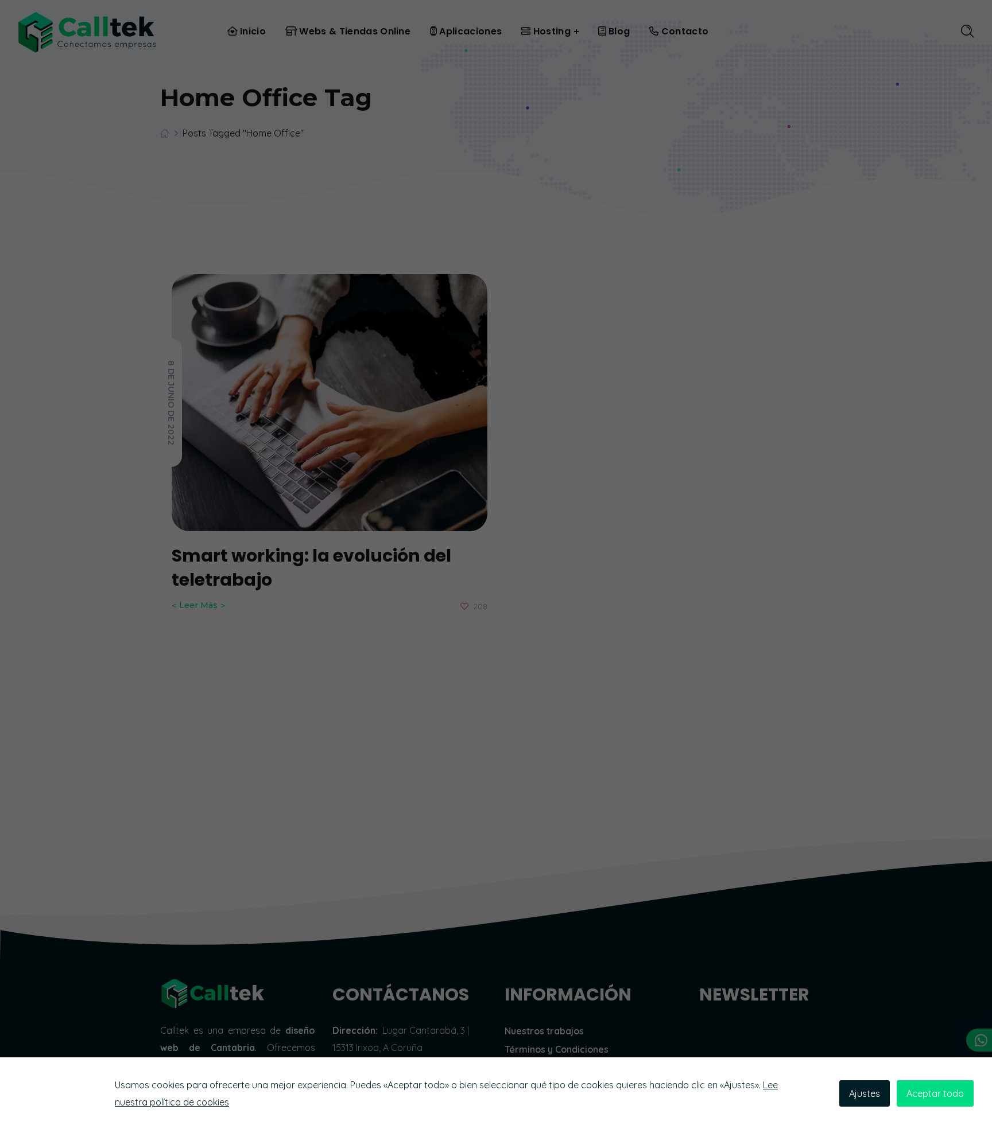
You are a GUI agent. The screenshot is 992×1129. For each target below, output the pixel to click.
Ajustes (864, 1093)
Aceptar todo (935, 1093)
